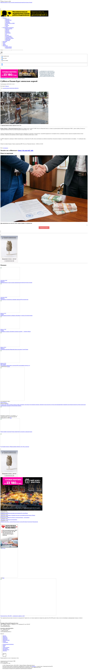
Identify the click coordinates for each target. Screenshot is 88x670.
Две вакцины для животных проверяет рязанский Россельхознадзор (14, 299)
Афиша (4, 44)
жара (4, 88)
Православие (8, 39)
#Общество (5, 637)
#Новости (2, 281)
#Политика (5, 639)
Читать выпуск (3, 402)
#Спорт (4, 641)
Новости (4, 17)
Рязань (1, 5)
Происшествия (8, 20)
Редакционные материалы (8, 27)
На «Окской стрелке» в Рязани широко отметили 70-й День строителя (14, 446)
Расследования (8, 36)
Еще (7, 403)
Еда (6, 33)
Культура (7, 25)
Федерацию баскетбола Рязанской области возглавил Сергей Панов (14, 349)
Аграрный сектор (8, 37)
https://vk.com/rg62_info (25, 150)
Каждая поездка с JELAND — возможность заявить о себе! (12, 615)
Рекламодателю (8, 47)
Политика (7, 21)
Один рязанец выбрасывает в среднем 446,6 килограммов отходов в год (15, 365)
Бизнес (6, 24)
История (7, 35)
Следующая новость (44, 227)
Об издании (5, 45)
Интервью (5, 41)
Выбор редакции (8, 28)
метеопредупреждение (9, 88)
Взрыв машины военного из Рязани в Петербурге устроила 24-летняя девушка (16, 315)
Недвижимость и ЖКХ (10, 23)
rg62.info (34, 666)
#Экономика (5, 642)
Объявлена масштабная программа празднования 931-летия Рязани (14, 513)
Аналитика (7, 40)
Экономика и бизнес (9, 38)
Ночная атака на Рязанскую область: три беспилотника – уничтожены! (14, 517)
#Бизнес (4, 635)
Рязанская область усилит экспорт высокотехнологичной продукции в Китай (16, 2)
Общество (7, 18)
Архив (8, 366)
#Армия (2, 314)
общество (16, 88)
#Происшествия (6, 640)
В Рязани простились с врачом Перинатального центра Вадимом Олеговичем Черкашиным (19, 521)
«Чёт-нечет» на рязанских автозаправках (8, 519)
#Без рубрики (3, 364)
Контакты (5, 650)
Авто (4, 43)
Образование (8, 32)
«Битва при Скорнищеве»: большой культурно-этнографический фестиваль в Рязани (17, 515)
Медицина (7, 31)
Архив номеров (8, 46)
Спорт (6, 26)
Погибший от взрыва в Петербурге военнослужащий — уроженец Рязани (15, 331)
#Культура (5, 636)
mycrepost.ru (5, 147)
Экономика (7, 22)
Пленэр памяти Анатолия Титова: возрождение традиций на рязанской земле (16, 431)
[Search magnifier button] (1, 52)
